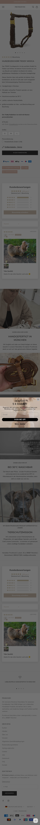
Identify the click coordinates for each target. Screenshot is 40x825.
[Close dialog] (38, 399)
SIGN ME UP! (20, 419)
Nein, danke (20, 424)
